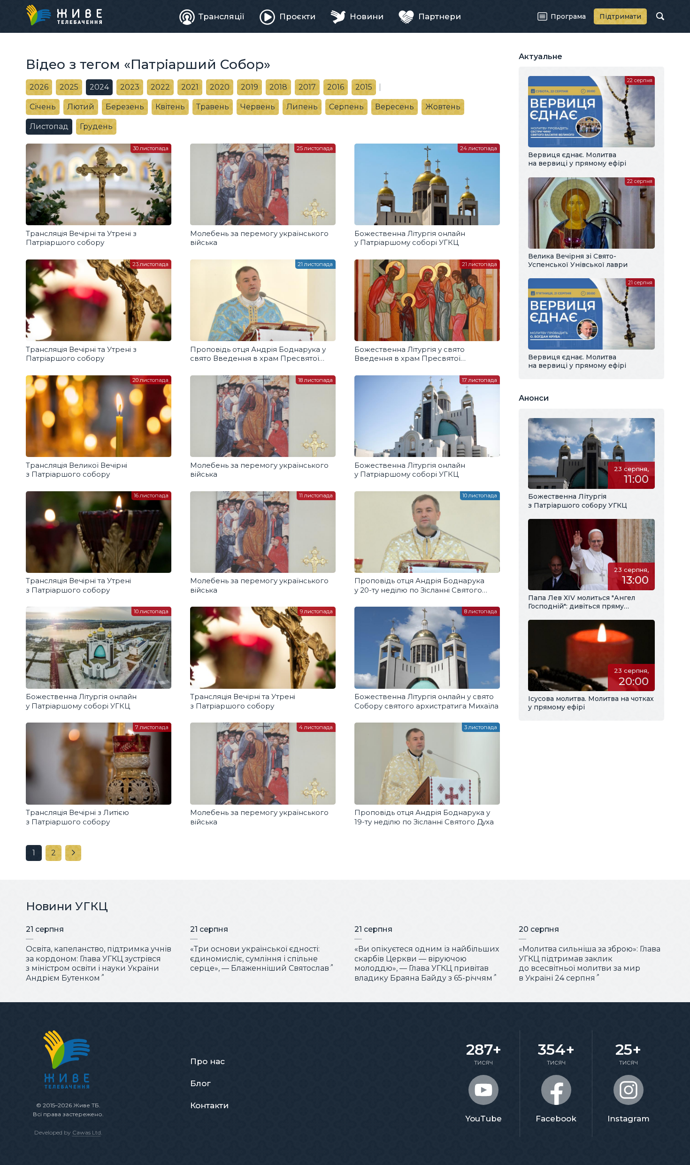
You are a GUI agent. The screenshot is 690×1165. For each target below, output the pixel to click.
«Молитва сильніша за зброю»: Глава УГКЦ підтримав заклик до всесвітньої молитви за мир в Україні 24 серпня (589, 963)
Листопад (49, 126)
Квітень (170, 106)
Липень (302, 106)
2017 (307, 87)
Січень (43, 106)
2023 (129, 87)
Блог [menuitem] (200, 1083)
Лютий (80, 106)
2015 (363, 87)
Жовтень (442, 106)
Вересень (394, 106)
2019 (249, 87)
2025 (69, 87)
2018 (278, 87)
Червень (257, 106)
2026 (39, 87)
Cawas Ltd (86, 1132)
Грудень (96, 126)
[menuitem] (212, 16)
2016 (335, 87)
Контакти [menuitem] (209, 1105)
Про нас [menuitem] (207, 1061)
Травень (212, 106)
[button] (53, 853)
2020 (220, 87)
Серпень (346, 106)
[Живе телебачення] (64, 15)
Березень (125, 106)
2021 (190, 87)
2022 (160, 87)
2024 (99, 87)
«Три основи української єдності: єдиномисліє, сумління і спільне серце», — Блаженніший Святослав (259, 958)
